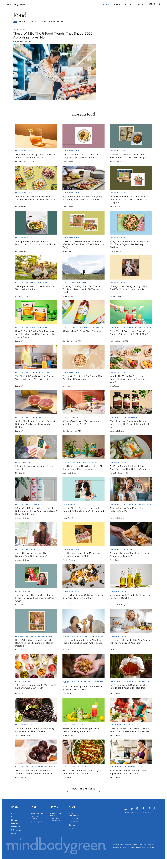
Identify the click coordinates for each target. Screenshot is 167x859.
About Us (72, 828)
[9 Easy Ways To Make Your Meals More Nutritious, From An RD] (83, 402)
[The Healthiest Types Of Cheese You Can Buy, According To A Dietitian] (83, 576)
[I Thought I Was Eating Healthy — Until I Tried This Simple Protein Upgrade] (131, 267)
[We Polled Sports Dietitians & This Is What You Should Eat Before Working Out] (131, 447)
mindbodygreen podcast (55, 814)
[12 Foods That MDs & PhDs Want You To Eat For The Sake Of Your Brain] (131, 621)
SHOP (141, 4)
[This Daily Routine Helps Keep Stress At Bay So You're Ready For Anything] (83, 447)
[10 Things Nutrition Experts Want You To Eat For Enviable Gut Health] (36, 666)
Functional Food (38, 22)
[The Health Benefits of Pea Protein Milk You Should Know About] (83, 357)
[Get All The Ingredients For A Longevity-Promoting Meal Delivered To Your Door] (83, 178)
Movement (15, 820)
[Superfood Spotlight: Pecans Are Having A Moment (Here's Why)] (83, 666)
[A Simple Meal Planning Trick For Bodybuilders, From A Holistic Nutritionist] (36, 223)
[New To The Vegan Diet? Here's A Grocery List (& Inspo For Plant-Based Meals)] (131, 357)
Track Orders (73, 818)
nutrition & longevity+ (34, 817)
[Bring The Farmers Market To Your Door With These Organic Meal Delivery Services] (131, 223)
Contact (72, 825)
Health (13, 813)
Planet (13, 833)
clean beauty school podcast (55, 819)
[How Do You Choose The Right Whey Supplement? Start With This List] (131, 752)
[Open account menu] (159, 4)
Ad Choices (123, 847)
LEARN (116, 4)
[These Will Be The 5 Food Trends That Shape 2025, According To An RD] (54, 72)
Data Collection (131, 847)
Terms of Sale (119, 844)
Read (14, 807)
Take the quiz (73, 822)
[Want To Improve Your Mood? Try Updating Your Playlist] (131, 489)
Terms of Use (128, 844)
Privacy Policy (142, 844)
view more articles (83, 789)
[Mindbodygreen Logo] (16, 4)
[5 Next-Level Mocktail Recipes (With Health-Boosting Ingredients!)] (83, 710)
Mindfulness (15, 827)
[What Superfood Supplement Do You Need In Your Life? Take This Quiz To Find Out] (131, 402)
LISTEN (128, 4)
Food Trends (56, 22)
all (15, 22)
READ (106, 4)
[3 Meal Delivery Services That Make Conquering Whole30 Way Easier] (83, 136)
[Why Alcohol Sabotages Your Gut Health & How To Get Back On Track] (36, 136)
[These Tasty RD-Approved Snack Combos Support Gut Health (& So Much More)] (131, 312)
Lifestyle (14, 823)
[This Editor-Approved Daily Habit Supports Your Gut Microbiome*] (36, 534)
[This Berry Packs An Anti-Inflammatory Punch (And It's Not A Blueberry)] (36, 710)
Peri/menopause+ (37, 822)
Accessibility (116, 847)
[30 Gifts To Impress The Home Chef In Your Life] (36, 447)
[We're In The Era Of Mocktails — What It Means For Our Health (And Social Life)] (131, 710)
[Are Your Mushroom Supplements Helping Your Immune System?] (131, 534)
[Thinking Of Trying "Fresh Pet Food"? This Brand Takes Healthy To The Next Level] (83, 267)
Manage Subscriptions (74, 814)
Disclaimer (135, 844)
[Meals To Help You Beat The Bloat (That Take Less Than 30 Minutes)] (83, 752)
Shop (72, 807)
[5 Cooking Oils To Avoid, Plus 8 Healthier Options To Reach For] (131, 576)
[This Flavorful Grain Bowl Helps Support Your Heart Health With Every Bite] (36, 357)
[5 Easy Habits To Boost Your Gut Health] (83, 312)
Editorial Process (140, 847)
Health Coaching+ (37, 813)
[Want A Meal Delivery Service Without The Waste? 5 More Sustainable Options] (36, 178)
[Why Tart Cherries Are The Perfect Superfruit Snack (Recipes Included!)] (36, 752)
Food (13, 817)
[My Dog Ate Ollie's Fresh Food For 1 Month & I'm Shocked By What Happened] (83, 489)
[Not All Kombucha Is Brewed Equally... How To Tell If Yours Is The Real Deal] (131, 666)
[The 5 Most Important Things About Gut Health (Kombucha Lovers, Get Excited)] (83, 621)
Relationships (16, 830)
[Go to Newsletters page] (150, 4)
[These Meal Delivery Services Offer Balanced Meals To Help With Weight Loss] (131, 136)
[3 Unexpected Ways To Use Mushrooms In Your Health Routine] (36, 267)
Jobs (114, 844)
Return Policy (150, 844)
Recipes (23, 22)
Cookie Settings (150, 847)
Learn (35, 807)
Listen (54, 807)
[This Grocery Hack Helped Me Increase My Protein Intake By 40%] (83, 534)
